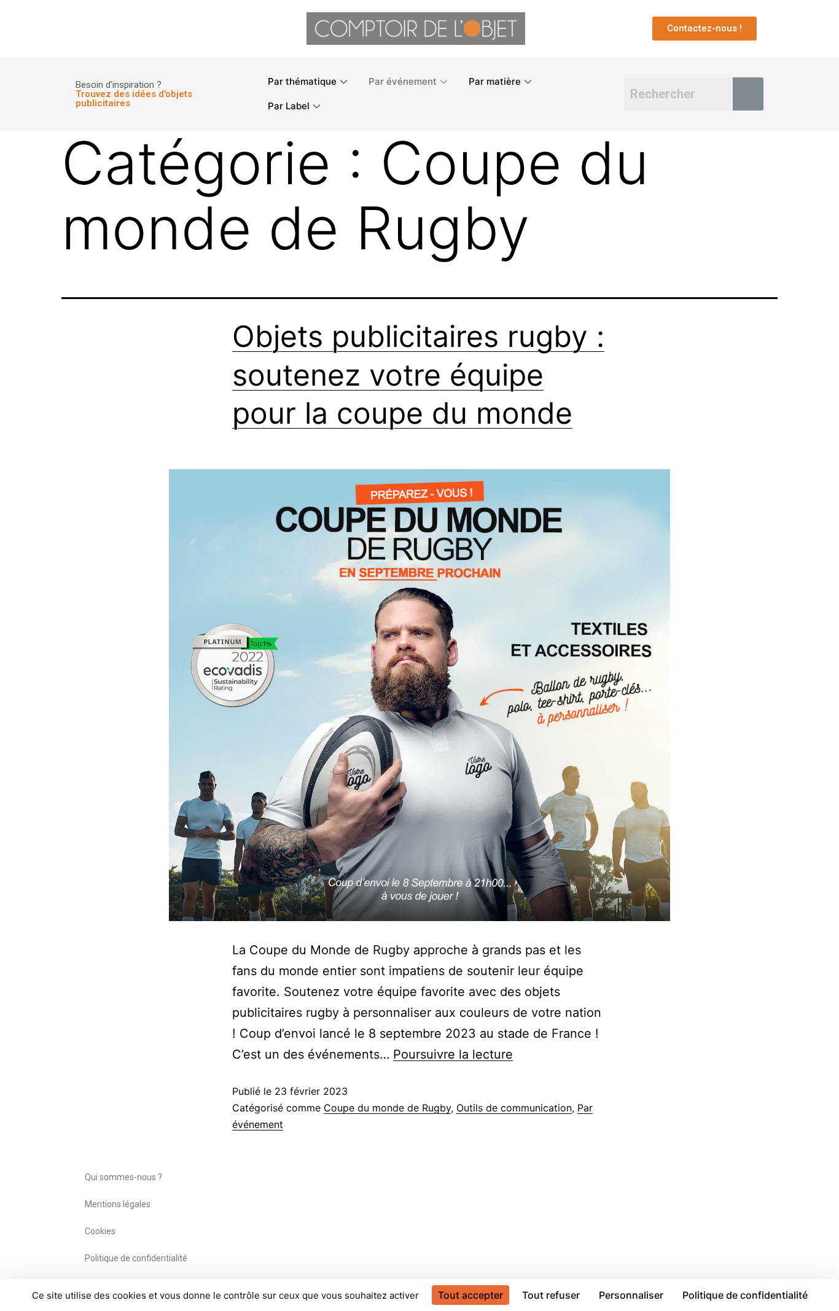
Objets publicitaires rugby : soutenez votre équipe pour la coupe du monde (418, 374)
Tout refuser (551, 1295)
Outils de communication (514, 1108)
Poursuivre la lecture (453, 1054)
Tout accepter (470, 1295)
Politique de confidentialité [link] (745, 1295)
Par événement (403, 81)
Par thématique (302, 81)
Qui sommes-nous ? (123, 1177)
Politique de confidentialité (136, 1258)
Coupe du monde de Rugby (387, 1108)
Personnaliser (631, 1295)
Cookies (100, 1231)
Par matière (495, 81)
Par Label (289, 106)
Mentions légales (117, 1204)
